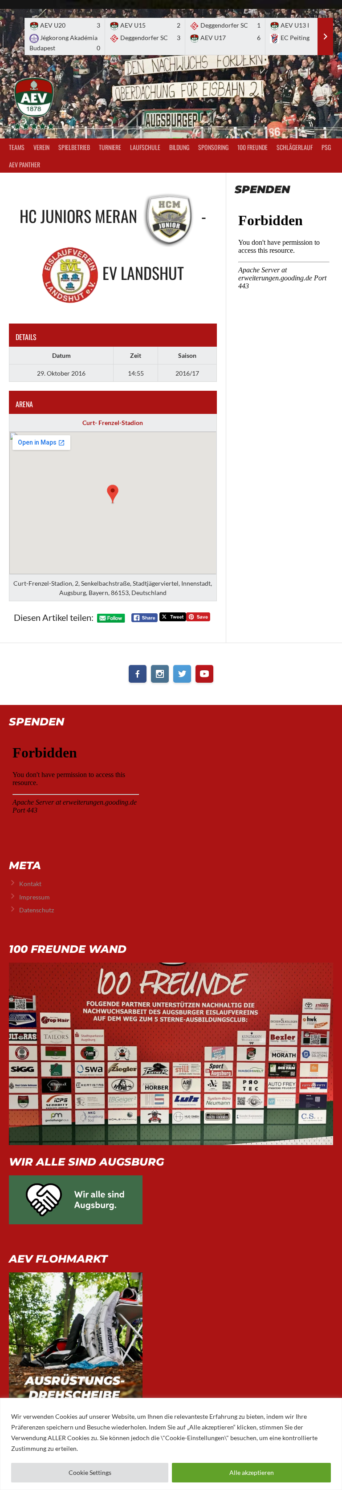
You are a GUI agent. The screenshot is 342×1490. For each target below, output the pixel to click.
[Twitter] (182, 674)
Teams (16, 147)
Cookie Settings (90, 1472)
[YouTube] (204, 674)
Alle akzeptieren (251, 1472)
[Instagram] (160, 674)
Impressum (34, 897)
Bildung (179, 147)
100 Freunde (252, 147)
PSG (326, 147)
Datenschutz (36, 910)
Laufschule (145, 147)
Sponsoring (213, 147)
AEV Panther (24, 164)
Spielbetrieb (74, 147)
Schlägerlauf (295, 147)
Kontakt (30, 883)
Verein (41, 147)
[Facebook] (138, 674)
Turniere (110, 147)
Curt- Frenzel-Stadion (112, 422)
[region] (171, 1444)
